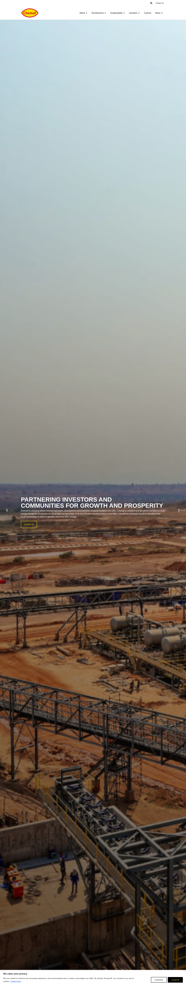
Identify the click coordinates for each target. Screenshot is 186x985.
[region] (93, 977)
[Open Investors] (139, 13)
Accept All (175, 980)
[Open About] (86, 13)
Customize (159, 980)
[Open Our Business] (105, 13)
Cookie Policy (15, 981)
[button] (151, 3)
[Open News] (162, 13)
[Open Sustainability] (124, 13)
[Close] (184, 971)
